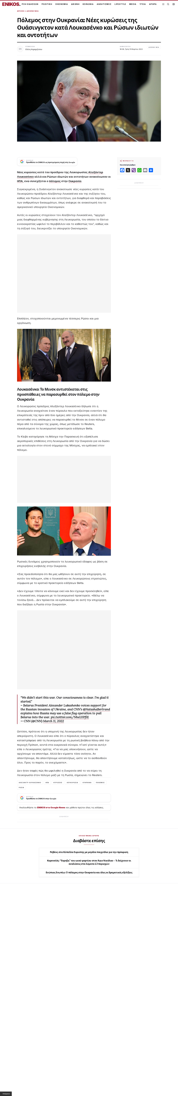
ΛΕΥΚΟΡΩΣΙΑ (72, 782)
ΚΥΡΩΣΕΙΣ (57, 782)
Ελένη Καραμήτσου (33, 49)
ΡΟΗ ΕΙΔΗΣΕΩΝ (30, 4)
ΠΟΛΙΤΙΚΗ (47, 4)
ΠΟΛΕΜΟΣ (100, 782)
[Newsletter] (173, 4)
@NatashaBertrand (96, 709)
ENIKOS (11, 4)
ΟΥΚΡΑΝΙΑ (86, 782)
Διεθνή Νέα (33, 11)
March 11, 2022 (53, 721)
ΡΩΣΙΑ (21, 787)
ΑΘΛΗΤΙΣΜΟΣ (104, 4)
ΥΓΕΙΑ (143, 4)
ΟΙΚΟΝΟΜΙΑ (61, 4)
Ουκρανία (74, 181)
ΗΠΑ (20, 181)
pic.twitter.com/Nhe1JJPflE (70, 717)
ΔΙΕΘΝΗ (75, 4)
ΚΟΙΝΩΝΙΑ (88, 4)
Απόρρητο (6, 1094)
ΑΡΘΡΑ (153, 4)
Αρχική (20, 11)
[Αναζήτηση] (168, 4)
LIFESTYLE (120, 4)
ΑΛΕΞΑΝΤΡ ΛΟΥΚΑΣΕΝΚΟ (30, 782)
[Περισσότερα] (163, 4)
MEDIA (132, 4)
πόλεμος (55, 181)
